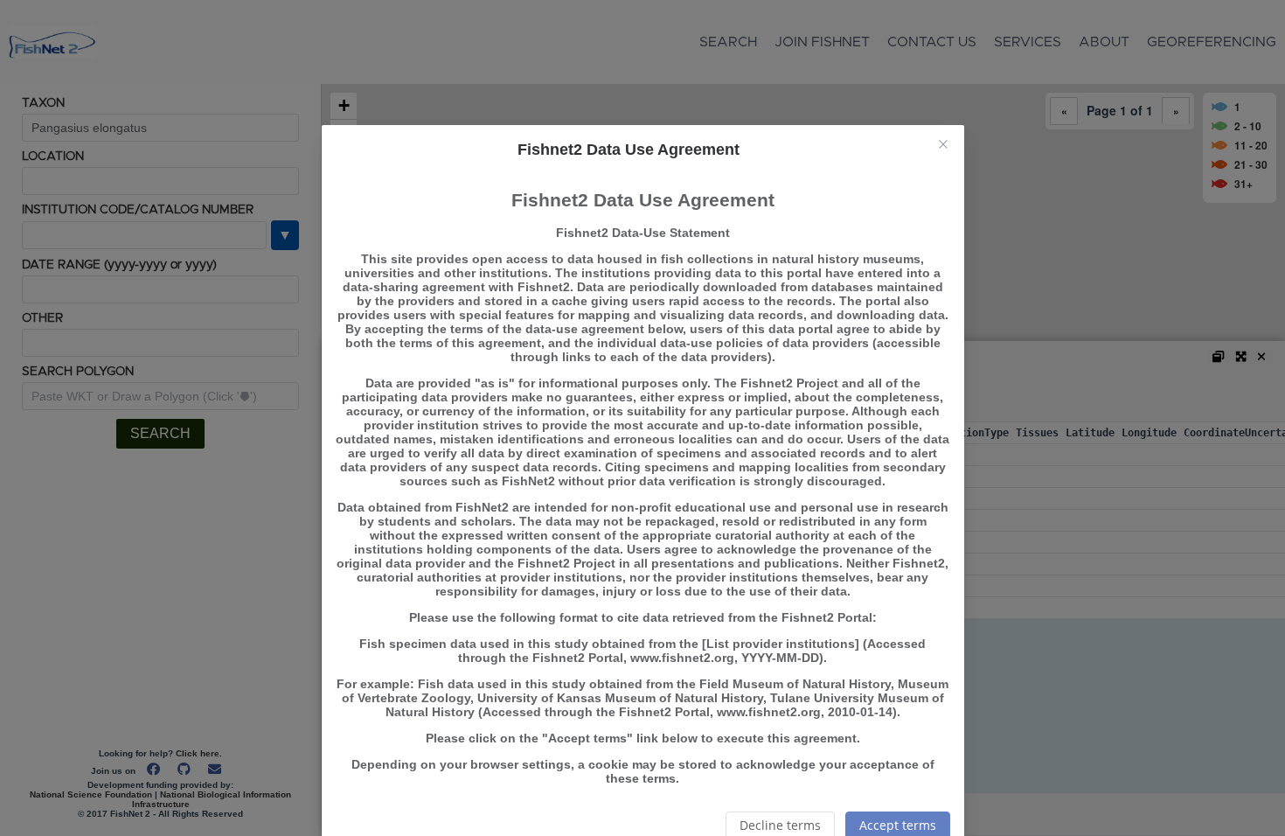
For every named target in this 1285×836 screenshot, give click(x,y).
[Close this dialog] (943, 146)
